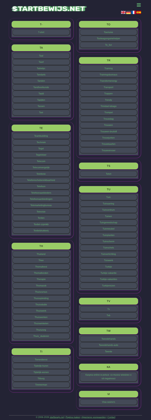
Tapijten (41, 100)
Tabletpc (41, 68)
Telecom (41, 161)
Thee (41, 260)
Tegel (41, 148)
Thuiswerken (41, 317)
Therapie (41, 279)
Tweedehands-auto (108, 345)
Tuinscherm (108, 241)
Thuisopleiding (41, 298)
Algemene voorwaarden (94, 417)
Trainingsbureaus (108, 74)
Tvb (108, 315)
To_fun (108, 45)
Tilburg (41, 378)
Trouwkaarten (108, 144)
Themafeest (41, 267)
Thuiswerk (41, 311)
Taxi (41, 112)
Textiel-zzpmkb (41, 224)
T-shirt (41, 32)
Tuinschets (108, 247)
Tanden (41, 81)
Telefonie (41, 174)
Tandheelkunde (41, 87)
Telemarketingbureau (41, 205)
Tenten (41, 218)
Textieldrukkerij (41, 230)
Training (108, 68)
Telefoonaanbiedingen (41, 199)
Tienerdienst (41, 359)
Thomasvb (41, 285)
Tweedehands (108, 339)
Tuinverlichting (108, 254)
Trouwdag (108, 119)
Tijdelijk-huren (41, 366)
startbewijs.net (57, 417)
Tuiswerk (108, 260)
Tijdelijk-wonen (41, 372)
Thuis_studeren (41, 336)
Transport (108, 87)
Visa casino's (108, 402)
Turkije (108, 267)
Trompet (108, 112)
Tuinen (108, 216)
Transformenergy (108, 81)
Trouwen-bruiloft (108, 131)
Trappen (108, 93)
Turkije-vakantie (109, 273)
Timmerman (41, 384)
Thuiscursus (41, 292)
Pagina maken (73, 417)
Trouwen (108, 125)
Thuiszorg (41, 330)
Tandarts (41, 74)
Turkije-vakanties (108, 279)
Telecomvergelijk (41, 167)
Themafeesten (41, 273)
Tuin (108, 197)
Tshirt (108, 174)
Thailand (41, 254)
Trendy (108, 100)
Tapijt (41, 93)
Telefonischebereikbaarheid (41, 180)
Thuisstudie (41, 304)
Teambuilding (41, 136)
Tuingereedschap (108, 222)
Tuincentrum (108, 210)
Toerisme (108, 32)
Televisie (41, 211)
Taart (41, 62)
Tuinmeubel (109, 229)
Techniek (41, 142)
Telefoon (41, 186)
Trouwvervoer (108, 150)
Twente (108, 351)
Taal (41, 55)
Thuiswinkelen (41, 323)
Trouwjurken (108, 138)
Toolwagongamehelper (108, 38)
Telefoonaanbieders (41, 193)
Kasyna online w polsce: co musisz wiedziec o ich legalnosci (108, 377)
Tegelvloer (41, 155)
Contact (111, 417)
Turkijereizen (108, 285)
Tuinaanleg (108, 203)
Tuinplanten (109, 235)
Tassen (41, 106)
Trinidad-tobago (109, 106)
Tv (108, 309)
